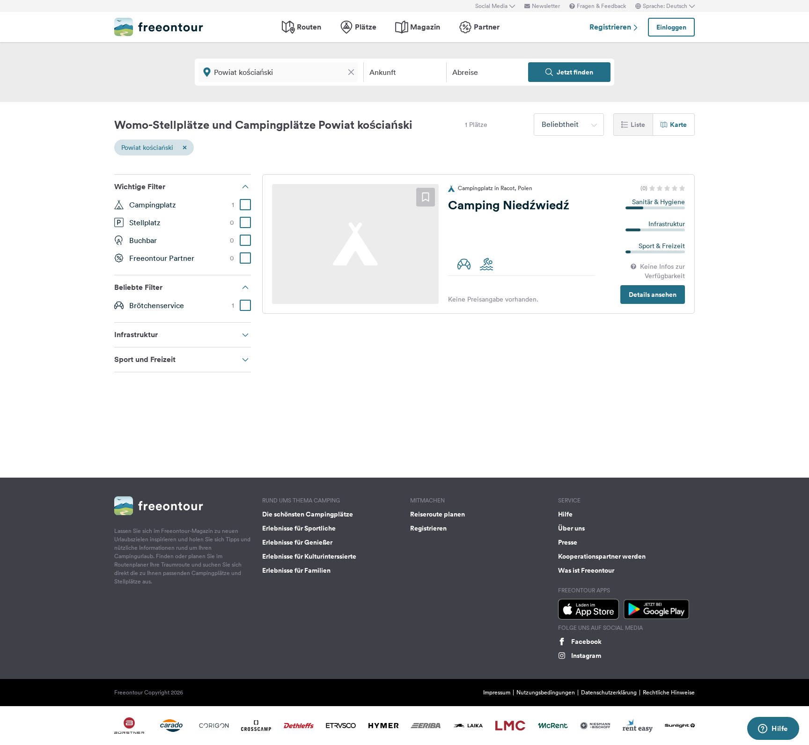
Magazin (425, 27)
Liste (638, 124)
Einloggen (671, 27)
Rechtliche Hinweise (669, 692)
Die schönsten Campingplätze (307, 514)
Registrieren (611, 27)
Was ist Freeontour (586, 570)
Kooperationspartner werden (602, 556)
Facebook (586, 641)
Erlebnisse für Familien (296, 570)
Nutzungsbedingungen (545, 692)
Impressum (496, 692)
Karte (678, 124)
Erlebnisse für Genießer (297, 542)
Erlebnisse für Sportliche (299, 528)
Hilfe (565, 514)
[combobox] (569, 124)
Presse (567, 542)
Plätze (365, 27)
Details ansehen (653, 294)
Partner (487, 27)
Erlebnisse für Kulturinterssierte (309, 556)
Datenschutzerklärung (609, 692)
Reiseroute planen (437, 514)
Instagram (586, 655)
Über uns (571, 528)
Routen (309, 27)
